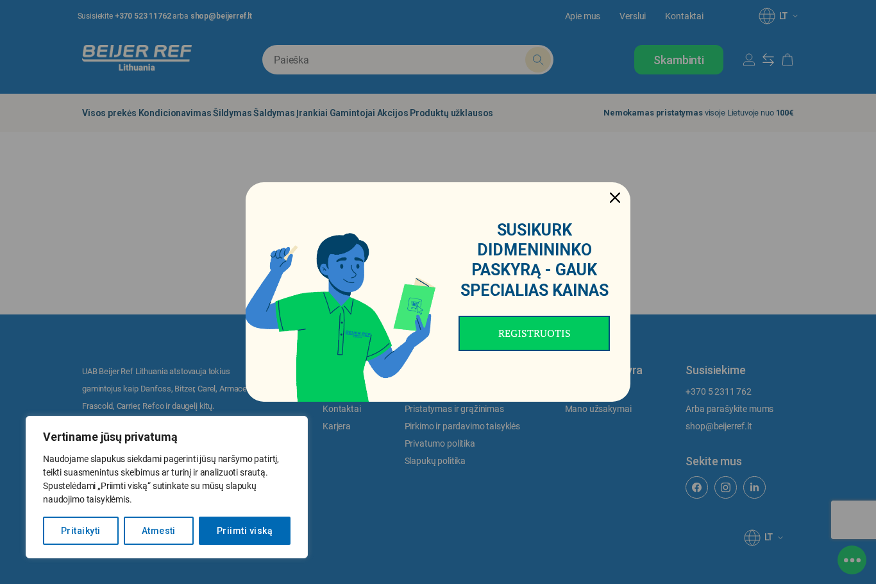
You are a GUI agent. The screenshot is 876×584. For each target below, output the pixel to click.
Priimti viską (245, 531)
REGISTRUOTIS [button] (534, 333)
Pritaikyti (81, 531)
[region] (167, 487)
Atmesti (159, 531)
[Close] (615, 197)
